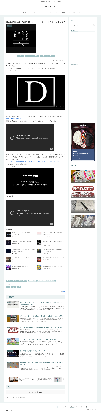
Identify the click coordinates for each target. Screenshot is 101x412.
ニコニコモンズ (32, 280)
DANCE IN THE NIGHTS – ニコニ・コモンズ (19, 118)
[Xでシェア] (20, 56)
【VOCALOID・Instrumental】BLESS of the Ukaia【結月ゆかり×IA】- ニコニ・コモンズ (32, 161)
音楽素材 (53, 280)
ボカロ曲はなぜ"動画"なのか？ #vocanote (22, 241)
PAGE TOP (97, 398)
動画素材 (47, 280)
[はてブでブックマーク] (35, 56)
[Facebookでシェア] (28, 56)
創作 (21, 280)
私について (65, 407)
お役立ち (9, 280)
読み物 (25, 280)
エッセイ (81, 407)
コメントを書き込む (35, 392)
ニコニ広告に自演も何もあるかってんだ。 (52, 266)
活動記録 (72, 407)
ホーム (59, 407)
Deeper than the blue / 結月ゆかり (20, 266)
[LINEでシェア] (43, 56)
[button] (51, 56)
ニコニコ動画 (40, 280)
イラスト (15, 280)
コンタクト (93, 407)
